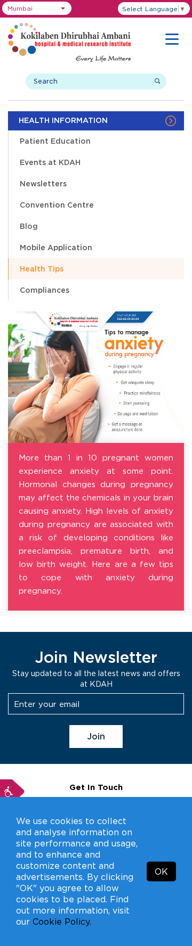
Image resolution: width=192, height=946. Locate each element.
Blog (29, 226)
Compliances (44, 290)
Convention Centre (57, 205)
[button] (36, 8)
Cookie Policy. (62, 921)
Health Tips (41, 269)
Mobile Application (56, 247)
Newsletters (43, 183)
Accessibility (12, 791)
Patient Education (55, 141)
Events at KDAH (50, 162)
